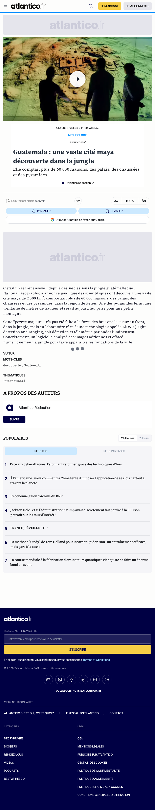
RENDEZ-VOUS (13, 754)
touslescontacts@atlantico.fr (77, 690)
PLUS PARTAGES (114, 451)
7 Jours (144, 438)
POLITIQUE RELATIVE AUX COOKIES (100, 786)
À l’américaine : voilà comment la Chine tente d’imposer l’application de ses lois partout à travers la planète (77, 480)
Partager (43, 211)
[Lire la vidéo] (77, 79)
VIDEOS (9, 762)
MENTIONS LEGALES (91, 746)
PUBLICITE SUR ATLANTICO (95, 754)
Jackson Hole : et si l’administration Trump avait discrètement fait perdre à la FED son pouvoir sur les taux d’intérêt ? (75, 512)
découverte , (13, 365)
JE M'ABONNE (110, 6)
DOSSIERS (10, 746)
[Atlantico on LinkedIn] (83, 679)
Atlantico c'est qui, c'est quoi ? (29, 713)
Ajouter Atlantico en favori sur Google (81, 219)
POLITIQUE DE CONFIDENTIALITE (99, 770)
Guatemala (32, 365)
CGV (80, 738)
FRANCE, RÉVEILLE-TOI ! (29, 528)
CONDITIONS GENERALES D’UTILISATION (104, 794)
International (90, 127)
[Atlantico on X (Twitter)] (60, 679)
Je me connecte (137, 6)
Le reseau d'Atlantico (82, 713)
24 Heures (127, 438)
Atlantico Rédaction (79, 183)
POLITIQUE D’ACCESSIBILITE (95, 778)
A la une (61, 127)
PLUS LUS (41, 451)
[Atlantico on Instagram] (95, 679)
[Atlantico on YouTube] (106, 679)
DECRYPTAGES (13, 738)
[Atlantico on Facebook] (71, 679)
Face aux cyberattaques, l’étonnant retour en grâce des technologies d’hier (66, 464)
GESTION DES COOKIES (92, 762)
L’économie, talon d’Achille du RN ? (36, 496)
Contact (116, 713)
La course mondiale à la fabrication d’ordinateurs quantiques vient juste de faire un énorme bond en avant (79, 562)
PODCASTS (11, 770)
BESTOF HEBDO (14, 778)
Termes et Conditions (96, 659)
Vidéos (73, 127)
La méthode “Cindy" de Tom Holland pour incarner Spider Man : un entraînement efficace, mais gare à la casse (78, 544)
